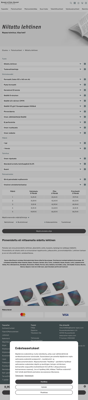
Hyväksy (44, 382)
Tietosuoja (19, 376)
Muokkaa (44, 392)
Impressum (29, 376)
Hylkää (44, 387)
